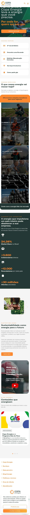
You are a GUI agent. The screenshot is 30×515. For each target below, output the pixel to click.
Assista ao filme (13, 31)
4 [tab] (17, 454)
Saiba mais (7, 354)
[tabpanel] (15, 18)
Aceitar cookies (15, 511)
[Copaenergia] (6, 3)
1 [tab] (13, 33)
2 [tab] (15, 33)
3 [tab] (16, 33)
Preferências (15, 507)
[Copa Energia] (15, 492)
